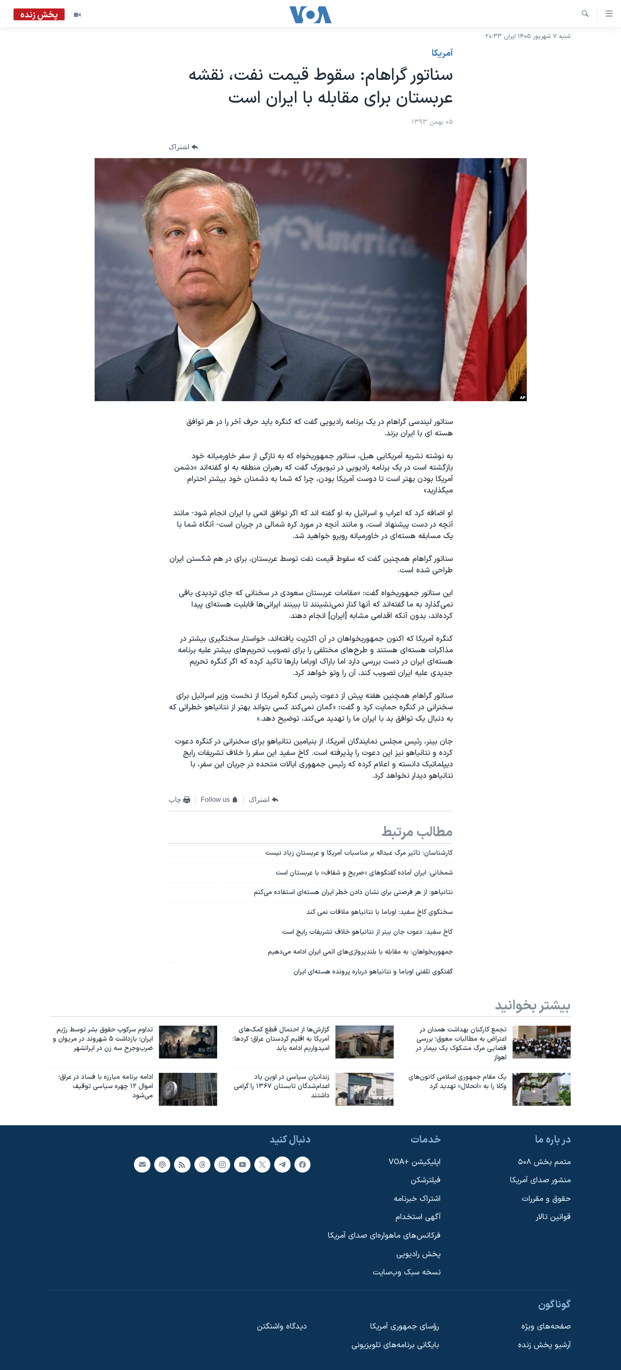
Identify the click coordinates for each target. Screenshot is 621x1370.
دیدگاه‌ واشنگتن (282, 1326)
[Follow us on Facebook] (302, 1165)
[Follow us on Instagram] (222, 1165)
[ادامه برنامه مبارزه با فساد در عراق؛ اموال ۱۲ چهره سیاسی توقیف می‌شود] (188, 1089)
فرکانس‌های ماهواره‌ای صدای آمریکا (384, 1235)
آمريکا (442, 53)
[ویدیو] (77, 14)
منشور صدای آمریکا (540, 1180)
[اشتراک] (142, 1165)
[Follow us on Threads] (202, 1165)
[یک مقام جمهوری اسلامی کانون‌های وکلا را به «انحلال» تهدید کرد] (541, 1089)
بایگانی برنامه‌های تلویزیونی (395, 1345)
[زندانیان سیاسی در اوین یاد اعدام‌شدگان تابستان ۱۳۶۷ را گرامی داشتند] (364, 1089)
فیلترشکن (426, 1180)
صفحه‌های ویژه (546, 1326)
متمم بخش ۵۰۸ (544, 1162)
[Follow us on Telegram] (282, 1165)
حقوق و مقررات (546, 1199)
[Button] (183, 147)
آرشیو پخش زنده (544, 1345)
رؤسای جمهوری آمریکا (404, 1326)
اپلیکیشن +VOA (415, 1162)
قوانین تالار (553, 1217)
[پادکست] (162, 1165)
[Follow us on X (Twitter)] (262, 1165)
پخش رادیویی (418, 1254)
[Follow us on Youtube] (242, 1165)
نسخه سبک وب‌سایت (407, 1272)
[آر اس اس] (182, 1165)
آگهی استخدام (418, 1217)
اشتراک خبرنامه (417, 1199)
